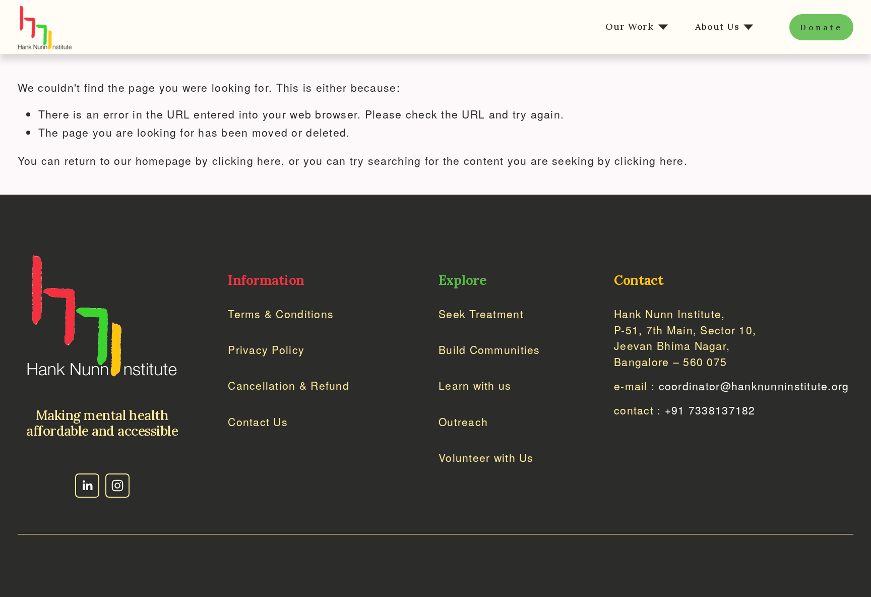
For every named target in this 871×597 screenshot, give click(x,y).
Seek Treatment (481, 313)
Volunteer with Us (486, 457)
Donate (821, 27)
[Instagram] (117, 485)
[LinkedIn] (87, 485)
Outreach (463, 421)
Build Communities (489, 349)
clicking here (247, 160)
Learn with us (475, 385)
